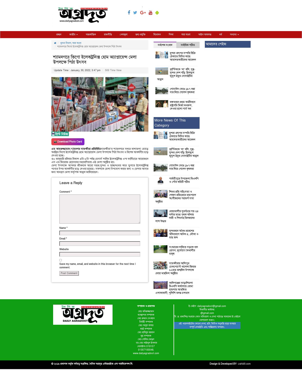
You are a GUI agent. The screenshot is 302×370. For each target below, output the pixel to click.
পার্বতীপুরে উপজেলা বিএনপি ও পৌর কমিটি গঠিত (184, 180)
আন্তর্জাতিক (91, 34)
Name (63, 228)
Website (64, 249)
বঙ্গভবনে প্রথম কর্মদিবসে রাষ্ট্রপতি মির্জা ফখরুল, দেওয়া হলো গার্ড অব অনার (176, 107)
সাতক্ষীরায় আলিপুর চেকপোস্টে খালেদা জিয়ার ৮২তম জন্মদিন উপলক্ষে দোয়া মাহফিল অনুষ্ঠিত (175, 268)
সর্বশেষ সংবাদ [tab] (165, 45)
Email (63, 238)
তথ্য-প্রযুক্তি (140, 34)
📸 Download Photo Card (68, 141)
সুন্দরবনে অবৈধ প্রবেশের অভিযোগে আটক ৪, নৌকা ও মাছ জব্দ (183, 234)
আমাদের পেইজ (216, 44)
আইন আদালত (204, 34)
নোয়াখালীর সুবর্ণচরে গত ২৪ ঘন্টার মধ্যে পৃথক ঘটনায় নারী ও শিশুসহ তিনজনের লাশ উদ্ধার (177, 216)
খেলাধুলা (123, 34)
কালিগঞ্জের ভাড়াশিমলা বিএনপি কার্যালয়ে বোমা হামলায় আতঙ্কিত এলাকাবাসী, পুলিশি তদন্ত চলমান (174, 288)
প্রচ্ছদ (58, 34)
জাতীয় (72, 34)
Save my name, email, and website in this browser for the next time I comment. (97, 266)
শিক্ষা (171, 34)
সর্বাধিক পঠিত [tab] (188, 45)
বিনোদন (157, 34)
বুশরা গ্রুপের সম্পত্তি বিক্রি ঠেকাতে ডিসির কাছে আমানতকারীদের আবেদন (183, 56)
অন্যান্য (233, 34)
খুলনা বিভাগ (65, 43)
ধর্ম (220, 34)
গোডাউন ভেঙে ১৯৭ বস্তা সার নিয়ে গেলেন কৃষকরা (182, 90)
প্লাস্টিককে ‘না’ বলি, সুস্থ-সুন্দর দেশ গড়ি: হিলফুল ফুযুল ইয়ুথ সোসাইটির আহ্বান (176, 74)
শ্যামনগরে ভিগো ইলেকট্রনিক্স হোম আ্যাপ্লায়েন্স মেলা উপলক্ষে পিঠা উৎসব (94, 59)
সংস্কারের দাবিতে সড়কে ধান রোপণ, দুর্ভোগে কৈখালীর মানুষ (183, 250)
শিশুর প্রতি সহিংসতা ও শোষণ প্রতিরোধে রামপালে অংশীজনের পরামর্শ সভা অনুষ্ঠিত (175, 196)
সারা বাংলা (185, 34)
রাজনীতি (108, 34)
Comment (65, 191)
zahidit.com (244, 363)
